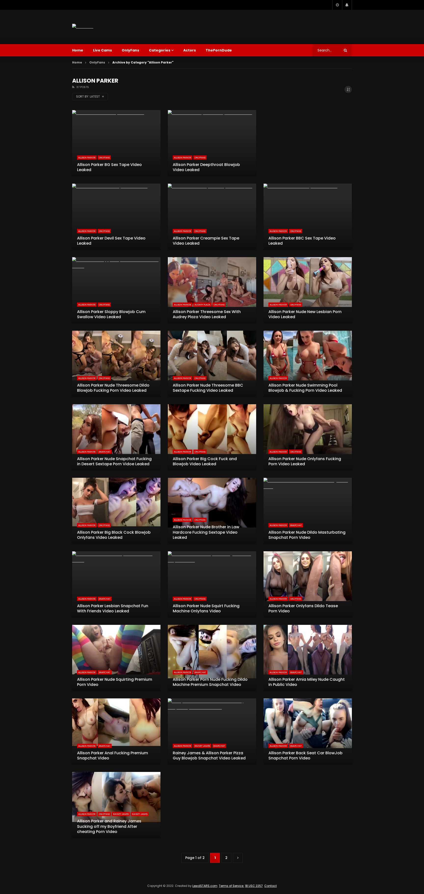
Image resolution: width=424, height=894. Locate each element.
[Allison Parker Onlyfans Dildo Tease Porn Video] (308, 584)
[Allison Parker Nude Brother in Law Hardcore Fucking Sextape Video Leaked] (212, 511)
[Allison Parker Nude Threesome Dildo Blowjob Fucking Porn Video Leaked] (116, 364)
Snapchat (104, 451)
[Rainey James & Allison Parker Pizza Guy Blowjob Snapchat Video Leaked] (212, 731)
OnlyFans (130, 50)
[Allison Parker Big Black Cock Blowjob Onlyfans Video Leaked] (116, 511)
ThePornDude (219, 50)
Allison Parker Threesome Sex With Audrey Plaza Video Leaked (207, 314)
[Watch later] (337, 5)
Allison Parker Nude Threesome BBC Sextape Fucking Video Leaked (208, 387)
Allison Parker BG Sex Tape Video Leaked (109, 167)
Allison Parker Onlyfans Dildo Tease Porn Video (303, 608)
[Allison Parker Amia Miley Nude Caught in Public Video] (308, 658)
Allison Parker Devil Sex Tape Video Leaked (111, 240)
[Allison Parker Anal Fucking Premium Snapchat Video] (116, 731)
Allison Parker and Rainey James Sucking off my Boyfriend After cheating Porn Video (109, 826)
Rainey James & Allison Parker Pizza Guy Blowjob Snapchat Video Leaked (209, 755)
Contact (270, 886)
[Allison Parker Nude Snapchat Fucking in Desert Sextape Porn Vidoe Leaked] (116, 437)
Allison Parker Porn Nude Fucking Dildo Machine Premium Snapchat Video (210, 682)
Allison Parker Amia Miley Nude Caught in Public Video (306, 682)
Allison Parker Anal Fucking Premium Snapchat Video (112, 755)
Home (77, 50)
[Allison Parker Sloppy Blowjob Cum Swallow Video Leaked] (116, 290)
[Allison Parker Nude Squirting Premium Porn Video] (116, 658)
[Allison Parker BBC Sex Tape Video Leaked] (308, 217)
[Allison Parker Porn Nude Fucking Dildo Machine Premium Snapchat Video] (212, 658)
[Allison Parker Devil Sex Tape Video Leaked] (116, 217)
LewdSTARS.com (204, 886)
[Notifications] (347, 5)
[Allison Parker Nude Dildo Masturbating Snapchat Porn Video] (308, 511)
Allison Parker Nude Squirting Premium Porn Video (114, 682)
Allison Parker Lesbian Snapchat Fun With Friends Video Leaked (112, 608)
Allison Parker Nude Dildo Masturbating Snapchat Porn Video (306, 535)
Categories (159, 50)
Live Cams (102, 50)
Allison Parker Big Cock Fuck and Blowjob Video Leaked (205, 461)
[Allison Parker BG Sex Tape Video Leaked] (116, 143)
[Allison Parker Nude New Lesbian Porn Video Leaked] (308, 290)
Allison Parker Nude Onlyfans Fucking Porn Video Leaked (304, 461)
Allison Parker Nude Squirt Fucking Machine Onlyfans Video (206, 608)
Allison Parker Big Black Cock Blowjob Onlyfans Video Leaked (114, 535)
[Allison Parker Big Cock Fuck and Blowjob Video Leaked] (212, 437)
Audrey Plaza (202, 304)
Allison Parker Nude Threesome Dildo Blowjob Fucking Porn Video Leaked (113, 387)
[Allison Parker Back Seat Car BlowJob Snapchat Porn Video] (308, 731)
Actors (189, 50)
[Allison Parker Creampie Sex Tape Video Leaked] (212, 217)
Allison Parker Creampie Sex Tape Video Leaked (206, 240)
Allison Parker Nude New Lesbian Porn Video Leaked (305, 314)
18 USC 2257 (254, 886)
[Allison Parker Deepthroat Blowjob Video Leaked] (212, 143)
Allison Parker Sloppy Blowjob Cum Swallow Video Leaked (111, 314)
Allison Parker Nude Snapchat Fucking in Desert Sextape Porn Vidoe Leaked (114, 461)
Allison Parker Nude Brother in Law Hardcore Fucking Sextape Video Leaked (206, 532)
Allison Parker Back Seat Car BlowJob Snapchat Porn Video (305, 755)
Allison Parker (86, 157)
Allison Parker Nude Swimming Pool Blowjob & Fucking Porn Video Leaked (305, 387)
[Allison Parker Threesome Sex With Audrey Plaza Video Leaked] (212, 290)
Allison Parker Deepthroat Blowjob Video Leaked (206, 167)
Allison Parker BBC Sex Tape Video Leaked (302, 240)
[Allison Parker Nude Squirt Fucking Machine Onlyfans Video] (212, 584)
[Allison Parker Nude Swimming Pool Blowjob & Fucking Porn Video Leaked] (308, 364)
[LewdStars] (82, 27)
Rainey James (202, 745)
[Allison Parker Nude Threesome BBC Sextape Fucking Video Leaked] (212, 364)
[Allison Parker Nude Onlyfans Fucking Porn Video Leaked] (308, 437)
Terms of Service (231, 886)
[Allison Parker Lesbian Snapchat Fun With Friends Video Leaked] (116, 584)
